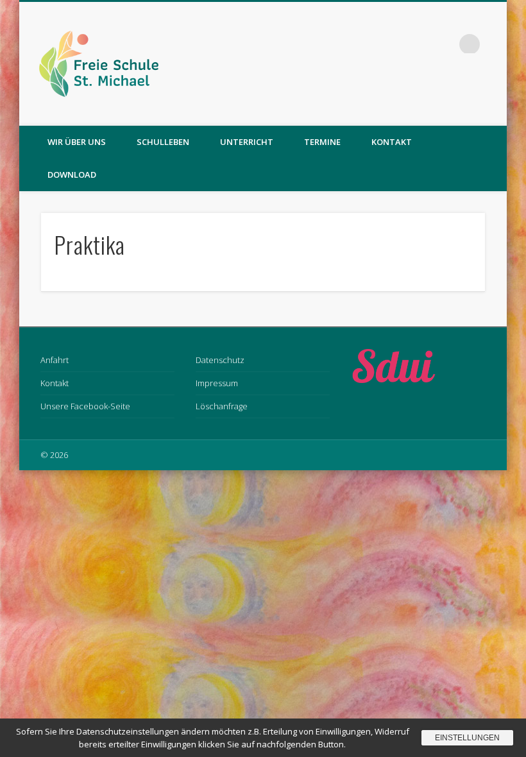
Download (71, 174)
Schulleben (163, 142)
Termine (322, 142)
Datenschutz (220, 360)
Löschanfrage (222, 406)
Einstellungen (467, 737)
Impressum (217, 383)
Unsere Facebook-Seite (85, 406)
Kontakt (391, 142)
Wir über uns (76, 142)
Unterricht (246, 142)
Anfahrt (54, 360)
